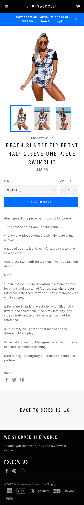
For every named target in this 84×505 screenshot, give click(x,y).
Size (6, 180)
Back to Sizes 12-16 (44, 410)
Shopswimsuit (42, 6)
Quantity (65, 180)
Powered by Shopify (44, 484)
